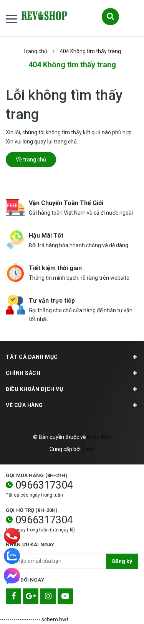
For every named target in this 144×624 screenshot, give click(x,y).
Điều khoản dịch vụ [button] (34, 389)
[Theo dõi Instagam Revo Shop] (48, 596)
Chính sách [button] (23, 373)
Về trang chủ (31, 159)
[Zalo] (12, 556)
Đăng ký (122, 561)
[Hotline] (11, 536)
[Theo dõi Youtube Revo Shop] (65, 596)
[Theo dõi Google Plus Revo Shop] (30, 596)
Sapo (88, 449)
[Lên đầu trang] (118, 606)
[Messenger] (12, 576)
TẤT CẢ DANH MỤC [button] (32, 357)
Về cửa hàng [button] (24, 405)
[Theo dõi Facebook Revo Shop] (13, 596)
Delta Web (99, 437)
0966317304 (44, 485)
